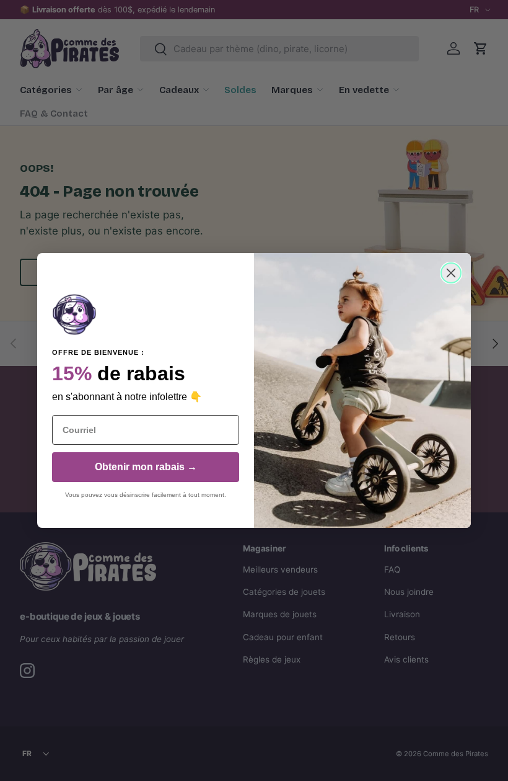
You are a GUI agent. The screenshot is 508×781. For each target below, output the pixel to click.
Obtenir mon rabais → (146, 467)
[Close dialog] (451, 273)
